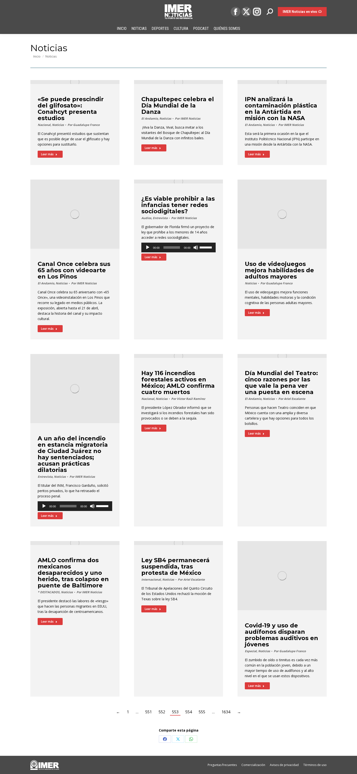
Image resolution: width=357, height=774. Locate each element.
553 (175, 712)
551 (148, 712)
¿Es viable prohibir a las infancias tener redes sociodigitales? (178, 205)
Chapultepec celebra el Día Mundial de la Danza (177, 105)
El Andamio (149, 118)
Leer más (47, 154)
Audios (146, 218)
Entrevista (160, 218)
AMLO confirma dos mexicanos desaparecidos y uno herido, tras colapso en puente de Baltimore (73, 573)
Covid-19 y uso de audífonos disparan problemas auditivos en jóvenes (281, 635)
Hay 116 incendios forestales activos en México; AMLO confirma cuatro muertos (178, 382)
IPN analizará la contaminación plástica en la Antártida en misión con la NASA (281, 109)
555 (202, 712)
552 (162, 712)
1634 (225, 712)
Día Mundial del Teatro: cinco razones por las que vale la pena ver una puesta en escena (281, 382)
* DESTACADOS (49, 592)
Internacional (151, 579)
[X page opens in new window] (246, 11)
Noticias (58, 125)
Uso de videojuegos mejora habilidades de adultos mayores (279, 270)
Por (84, 125)
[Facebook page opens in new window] (235, 11)
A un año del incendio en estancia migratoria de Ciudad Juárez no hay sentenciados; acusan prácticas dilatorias (73, 454)
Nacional (44, 125)
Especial (251, 651)
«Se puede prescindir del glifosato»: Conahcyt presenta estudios (71, 109)
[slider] (206, 247)
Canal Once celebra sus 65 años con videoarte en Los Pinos (74, 270)
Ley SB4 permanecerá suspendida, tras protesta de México (175, 566)
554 (188, 712)
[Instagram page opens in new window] (257, 11)
